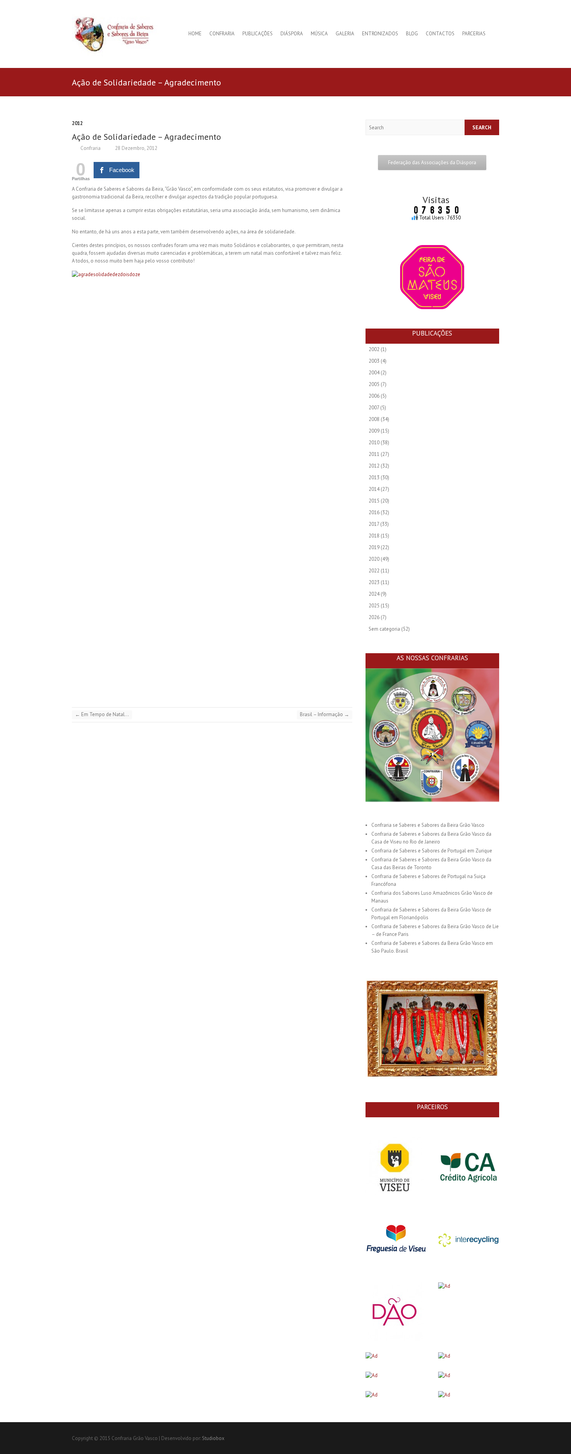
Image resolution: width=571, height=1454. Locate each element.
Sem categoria (384, 629)
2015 (374, 500)
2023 (374, 582)
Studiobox (213, 1438)
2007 (374, 407)
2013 (374, 477)
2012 (77, 123)
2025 (374, 605)
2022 (374, 570)
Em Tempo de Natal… (102, 714)
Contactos (440, 33)
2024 (374, 594)
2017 (374, 524)
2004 (374, 372)
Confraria (222, 33)
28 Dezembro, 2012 (135, 148)
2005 (374, 384)
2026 (374, 617)
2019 (374, 547)
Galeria (345, 33)
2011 (374, 454)
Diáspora (291, 33)
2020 (374, 559)
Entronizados (380, 33)
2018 (374, 535)
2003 (374, 361)
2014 (374, 489)
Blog (412, 33)
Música (319, 33)
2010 (374, 442)
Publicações (257, 33)
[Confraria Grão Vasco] (120, 34)
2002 (374, 349)
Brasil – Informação (324, 714)
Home (195, 33)
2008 (374, 419)
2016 (374, 512)
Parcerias (474, 33)
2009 (374, 431)
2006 (374, 396)
